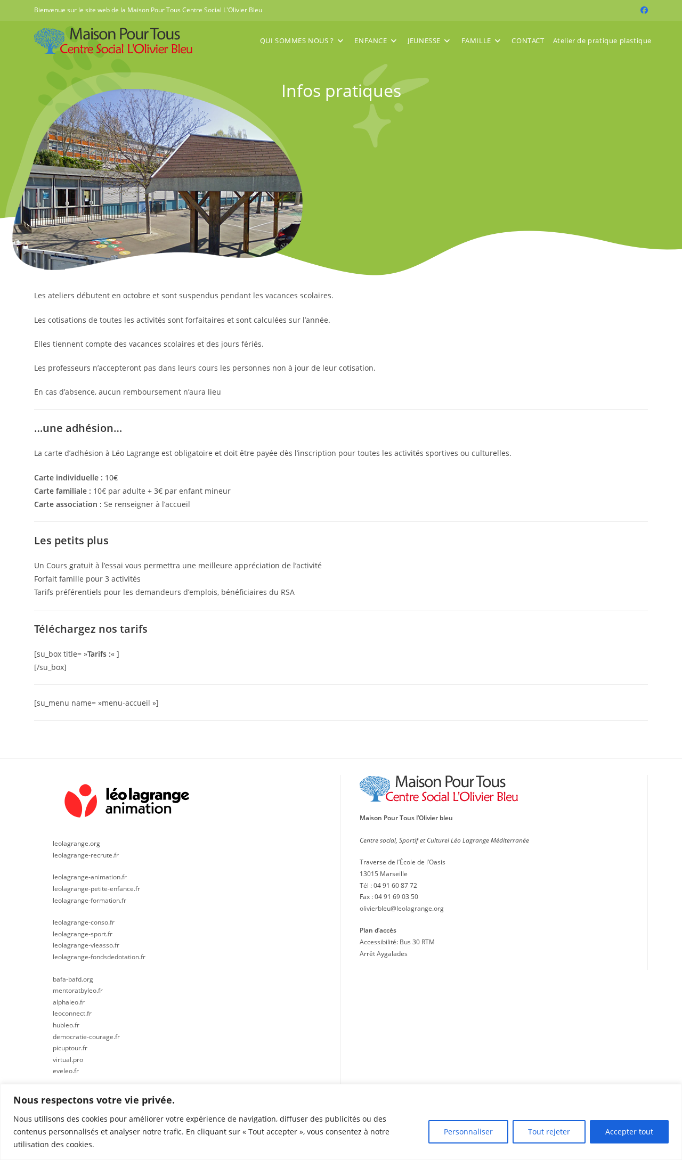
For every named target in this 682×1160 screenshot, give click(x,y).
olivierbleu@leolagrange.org (402, 908)
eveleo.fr (66, 1070)
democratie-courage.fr (86, 1036)
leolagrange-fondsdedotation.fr (99, 956)
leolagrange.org (76, 843)
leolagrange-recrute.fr (86, 855)
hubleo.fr (66, 1025)
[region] (341, 1122)
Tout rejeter (549, 1131)
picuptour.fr (70, 1047)
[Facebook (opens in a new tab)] (642, 10)
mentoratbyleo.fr (78, 990)
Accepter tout (629, 1131)
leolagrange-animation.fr (90, 876)
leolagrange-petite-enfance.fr (96, 888)
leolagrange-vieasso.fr (86, 945)
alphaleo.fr (69, 1002)
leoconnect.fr (72, 1013)
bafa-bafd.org (73, 979)
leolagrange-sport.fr (82, 933)
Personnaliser (468, 1131)
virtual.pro (68, 1059)
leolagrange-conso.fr (84, 922)
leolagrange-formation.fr (89, 900)
